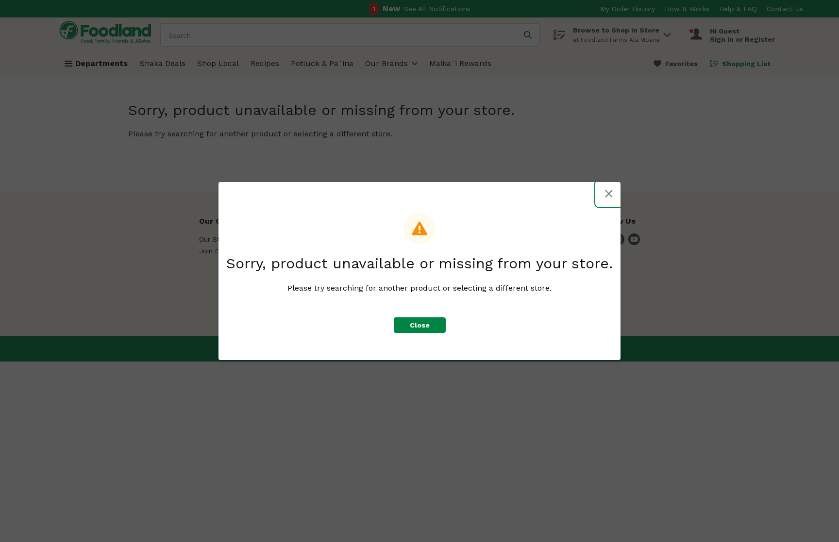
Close (420, 325)
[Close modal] (609, 193)
